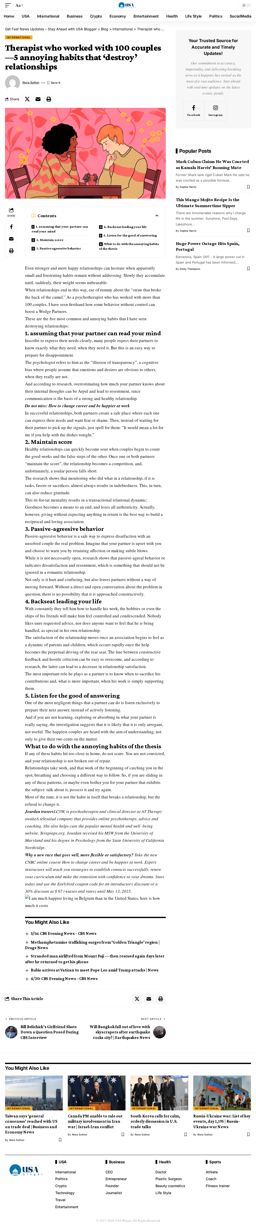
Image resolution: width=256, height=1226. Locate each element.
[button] (95, 902)
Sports (215, 1162)
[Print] (49, 99)
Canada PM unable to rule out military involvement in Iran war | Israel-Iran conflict (95, 1121)
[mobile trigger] (9, 5)
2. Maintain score (49, 240)
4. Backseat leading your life (125, 227)
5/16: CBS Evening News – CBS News (63, 933)
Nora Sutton (30, 82)
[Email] (38, 99)
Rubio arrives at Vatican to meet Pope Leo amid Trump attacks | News (94, 970)
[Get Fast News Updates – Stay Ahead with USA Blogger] (128, 5)
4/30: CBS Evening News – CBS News (64, 978)
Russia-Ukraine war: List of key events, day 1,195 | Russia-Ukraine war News (221, 1121)
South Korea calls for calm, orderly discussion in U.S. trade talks (155, 1121)
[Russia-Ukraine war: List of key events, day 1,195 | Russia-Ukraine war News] (222, 1093)
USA (62, 1162)
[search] (233, 5)
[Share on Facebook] (11, 227)
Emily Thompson (190, 268)
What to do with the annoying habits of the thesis (129, 246)
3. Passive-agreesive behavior (58, 248)
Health (165, 1162)
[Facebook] (193, 111)
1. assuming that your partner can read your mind (60, 228)
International (19, 37)
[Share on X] (27, 99)
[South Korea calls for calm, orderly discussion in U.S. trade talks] (159, 1093)
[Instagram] (215, 111)
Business (117, 1162)
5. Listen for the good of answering (130, 235)
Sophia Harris (188, 186)
